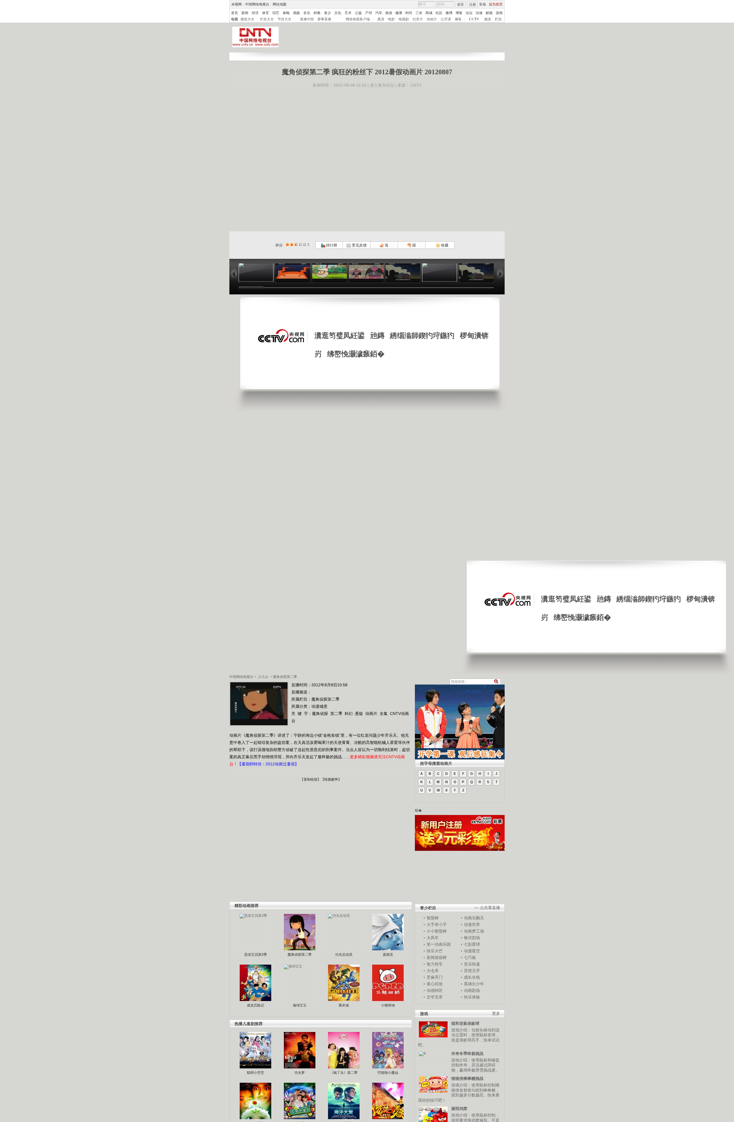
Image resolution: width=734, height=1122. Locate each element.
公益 (358, 13)
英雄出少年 (474, 984)
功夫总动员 (343, 955)
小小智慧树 (437, 931)
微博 (449, 13)
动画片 (432, 19)
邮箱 (489, 13)
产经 (368, 13)
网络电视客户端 (358, 19)
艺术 (348, 13)
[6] (296, 244)
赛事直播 (324, 19)
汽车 (378, 13)
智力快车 (435, 964)
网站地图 (279, 4)
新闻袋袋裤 (437, 957)
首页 (234, 13)
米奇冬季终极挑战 (467, 1053)
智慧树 (433, 918)
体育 (265, 13)
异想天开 (472, 970)
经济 (255, 13)
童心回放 (435, 984)
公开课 (446, 19)
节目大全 (284, 19)
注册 (472, 5)
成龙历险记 (255, 1005)
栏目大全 (267, 19)
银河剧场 (472, 937)
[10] (304, 244)
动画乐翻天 (474, 918)
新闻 (244, 13)
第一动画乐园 (439, 944)
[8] (300, 244)
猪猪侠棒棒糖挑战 (467, 1078)
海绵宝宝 (300, 1005)
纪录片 (418, 19)
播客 (458, 19)
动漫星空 (472, 951)
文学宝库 (435, 997)
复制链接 (310, 779)
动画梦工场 (474, 931)
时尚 (408, 13)
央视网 (236, 4)
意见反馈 (358, 245)
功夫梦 (299, 1073)
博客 (459, 13)
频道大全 (247, 19)
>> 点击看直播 (487, 908)
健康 (398, 13)
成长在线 (472, 977)
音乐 (306, 13)
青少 (327, 13)
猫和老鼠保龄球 (465, 1023)
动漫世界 (472, 924)
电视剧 (404, 19)
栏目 (498, 19)
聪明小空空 (255, 1073)
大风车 (433, 937)
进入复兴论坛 (382, 85)
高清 (380, 19)
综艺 (275, 13)
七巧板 (470, 957)
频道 (487, 19)
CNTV (416, 85)
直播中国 (307, 19)
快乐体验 (472, 997)
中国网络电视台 (257, 4)
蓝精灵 (388, 955)
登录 (460, 5)
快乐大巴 (435, 951)
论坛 (469, 13)
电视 (234, 19)
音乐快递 (472, 964)
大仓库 (433, 970)
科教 (317, 13)
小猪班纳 (388, 1005)
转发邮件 (331, 779)
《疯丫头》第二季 (344, 1073)
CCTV (474, 19)
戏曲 (296, 13)
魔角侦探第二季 (285, 677)
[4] (292, 244)
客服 (482, 4)
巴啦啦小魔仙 (388, 1073)
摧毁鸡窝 (459, 1108)
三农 (418, 13)
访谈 (479, 13)
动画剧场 (472, 990)
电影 (391, 19)
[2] (287, 244)
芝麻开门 (435, 977)
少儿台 (263, 677)
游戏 (499, 13)
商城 (428, 13)
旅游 (388, 13)
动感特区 (435, 990)
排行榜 (331, 245)
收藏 (444, 245)
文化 (337, 13)
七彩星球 (472, 944)
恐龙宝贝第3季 (255, 955)
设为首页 (496, 4)
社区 (439, 13)
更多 (496, 1013)
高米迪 (344, 1005)
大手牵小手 (437, 924)
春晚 (286, 13)
